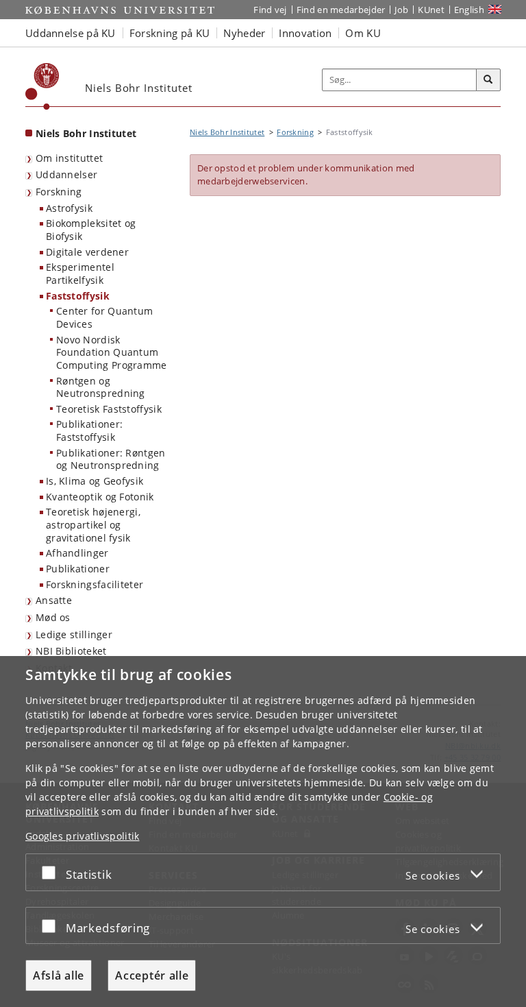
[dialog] (263, 831)
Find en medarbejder (341, 9)
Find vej (269, 9)
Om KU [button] (363, 33)
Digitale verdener (87, 251)
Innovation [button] (305, 33)
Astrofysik (69, 208)
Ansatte (54, 600)
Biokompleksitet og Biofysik (91, 230)
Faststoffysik (78, 295)
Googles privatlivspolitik (82, 835)
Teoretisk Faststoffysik (109, 408)
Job (401, 9)
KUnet (431, 9)
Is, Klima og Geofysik (94, 480)
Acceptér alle (151, 975)
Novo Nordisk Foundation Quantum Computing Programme (111, 352)
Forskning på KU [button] (169, 33)
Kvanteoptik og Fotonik (100, 496)
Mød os (53, 617)
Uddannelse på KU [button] (70, 33)
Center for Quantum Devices (104, 317)
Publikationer (78, 568)
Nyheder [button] (244, 33)
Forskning (59, 191)
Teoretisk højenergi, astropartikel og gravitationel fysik (93, 524)
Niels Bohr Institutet (86, 133)
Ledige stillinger (74, 634)
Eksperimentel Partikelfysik (80, 273)
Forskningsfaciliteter (94, 584)
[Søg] (488, 80)
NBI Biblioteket (71, 650)
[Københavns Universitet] (42, 86)
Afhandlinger (77, 552)
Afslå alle (58, 975)
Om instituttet (69, 158)
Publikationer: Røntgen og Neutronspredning (111, 459)
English (469, 9)
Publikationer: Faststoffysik (89, 430)
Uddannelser (66, 174)
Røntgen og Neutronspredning (100, 387)
